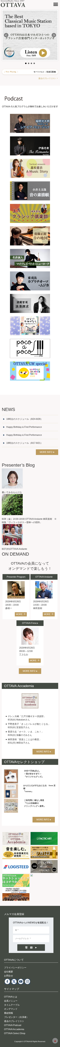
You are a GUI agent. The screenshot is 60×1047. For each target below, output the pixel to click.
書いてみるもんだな (12, 492)
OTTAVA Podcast (12, 1025)
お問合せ (8, 976)
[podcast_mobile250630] (30, 87)
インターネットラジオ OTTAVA (14, 3)
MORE (19, 614)
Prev (6, 35)
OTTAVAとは (10, 997)
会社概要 (8, 971)
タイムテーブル (12, 1005)
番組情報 (8, 1013)
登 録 (29, 947)
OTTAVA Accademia (14, 1029)
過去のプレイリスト (47, 78)
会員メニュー (10, 1001)
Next (54, 35)
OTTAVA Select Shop (14, 1033)
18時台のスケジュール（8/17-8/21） (24, 443)
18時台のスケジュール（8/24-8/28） (24, 419)
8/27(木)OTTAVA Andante (14, 549)
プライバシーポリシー (15, 967)
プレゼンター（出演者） (16, 1017)
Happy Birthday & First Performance (24, 427)
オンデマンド (10, 1009)
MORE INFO (46, 452)
